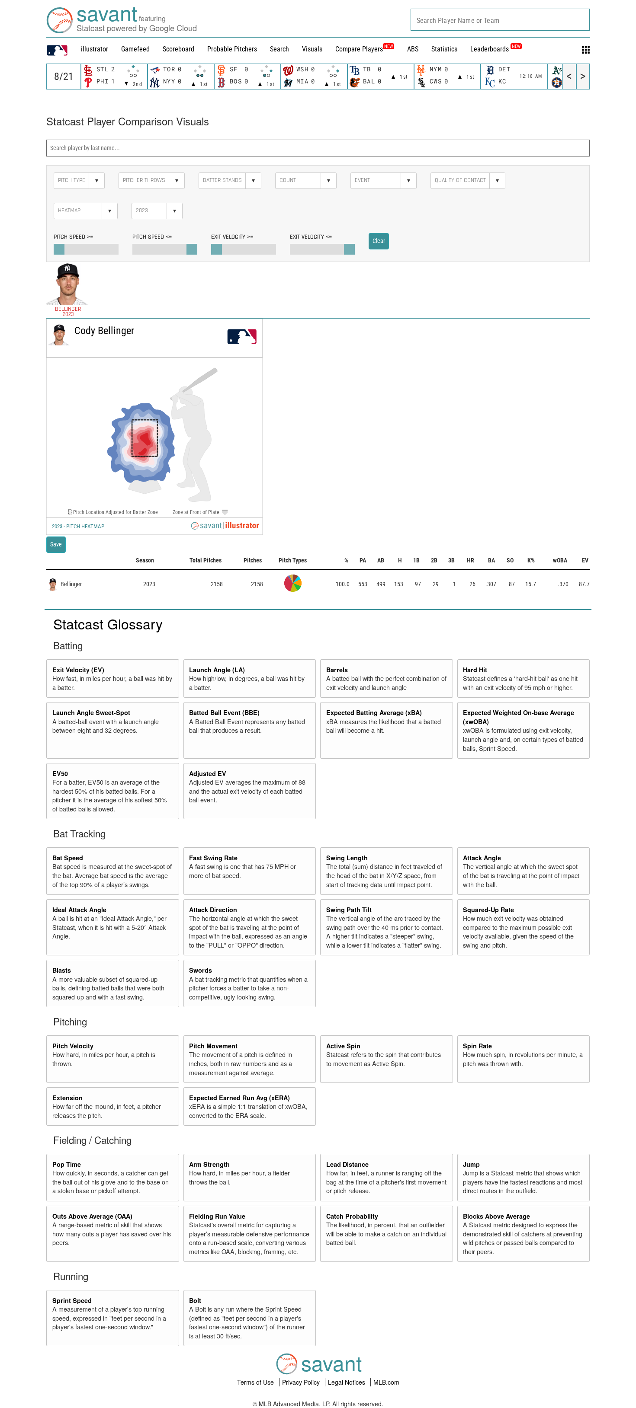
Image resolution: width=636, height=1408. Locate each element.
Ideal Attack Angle (79, 909)
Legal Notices (347, 1382)
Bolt (195, 1300)
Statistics (444, 49)
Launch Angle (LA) (217, 669)
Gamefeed (135, 49)
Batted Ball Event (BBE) (224, 712)
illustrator (94, 49)
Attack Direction (213, 909)
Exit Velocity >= (232, 237)
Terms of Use (256, 1382)
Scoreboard (178, 49)
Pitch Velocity (72, 1045)
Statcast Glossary (108, 623)
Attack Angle (482, 857)
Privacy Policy (301, 1382)
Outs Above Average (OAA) (92, 1216)
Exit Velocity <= (311, 237)
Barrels (337, 669)
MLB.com (386, 1382)
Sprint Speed (72, 1300)
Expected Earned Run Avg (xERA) (239, 1097)
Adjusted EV (207, 773)
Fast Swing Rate (213, 857)
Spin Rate (477, 1045)
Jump (471, 1164)
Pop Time (66, 1164)
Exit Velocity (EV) (78, 669)
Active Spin (343, 1045)
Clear (379, 240)
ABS (412, 49)
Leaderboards (495, 49)
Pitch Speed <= (152, 237)
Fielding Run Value (217, 1216)
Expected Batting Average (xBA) (374, 712)
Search (279, 49)
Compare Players (359, 49)
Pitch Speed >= (73, 237)
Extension (67, 1097)
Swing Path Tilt (349, 909)
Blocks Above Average (496, 1216)
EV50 (60, 773)
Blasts (61, 970)
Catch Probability (352, 1216)
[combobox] (500, 20)
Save (56, 544)
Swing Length (347, 857)
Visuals (312, 49)
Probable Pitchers (232, 49)
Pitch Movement (213, 1045)
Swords (200, 970)
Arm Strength (209, 1164)
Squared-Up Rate (488, 909)
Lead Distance (347, 1164)
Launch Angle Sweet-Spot (91, 712)
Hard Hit (475, 669)
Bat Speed (67, 857)
